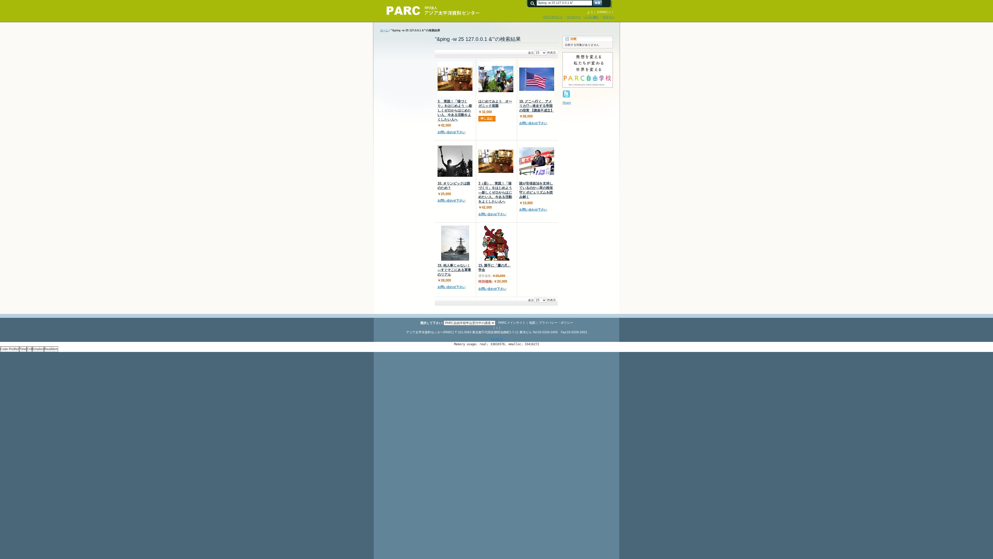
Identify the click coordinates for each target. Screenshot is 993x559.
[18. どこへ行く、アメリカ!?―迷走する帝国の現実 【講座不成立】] (536, 79)
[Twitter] (566, 92)
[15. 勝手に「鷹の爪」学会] (495, 243)
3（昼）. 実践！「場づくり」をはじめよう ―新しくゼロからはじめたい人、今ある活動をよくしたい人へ (495, 192)
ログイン (608, 16)
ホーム (384, 30)
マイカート (574, 16)
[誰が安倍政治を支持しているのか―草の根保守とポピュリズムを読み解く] (536, 161)
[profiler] (496, 339)
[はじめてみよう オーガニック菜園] (495, 79)
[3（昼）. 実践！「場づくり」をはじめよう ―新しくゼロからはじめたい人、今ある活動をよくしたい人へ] (495, 161)
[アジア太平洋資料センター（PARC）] (429, 10)
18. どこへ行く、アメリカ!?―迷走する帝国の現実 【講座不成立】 (536, 105)
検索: (533, 3)
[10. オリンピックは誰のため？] (455, 161)
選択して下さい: (431, 323)
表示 (531, 52)
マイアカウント (553, 16)
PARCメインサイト (511, 323)
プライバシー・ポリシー (556, 323)
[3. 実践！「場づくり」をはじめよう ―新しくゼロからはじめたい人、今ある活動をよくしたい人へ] (455, 79)
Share (566, 103)
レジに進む (592, 16)
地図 (532, 323)
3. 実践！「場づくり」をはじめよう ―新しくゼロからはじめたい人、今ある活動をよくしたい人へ (455, 110)
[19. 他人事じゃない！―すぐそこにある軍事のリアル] (455, 243)
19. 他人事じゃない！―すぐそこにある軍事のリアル (454, 269)
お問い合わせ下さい (451, 132)
